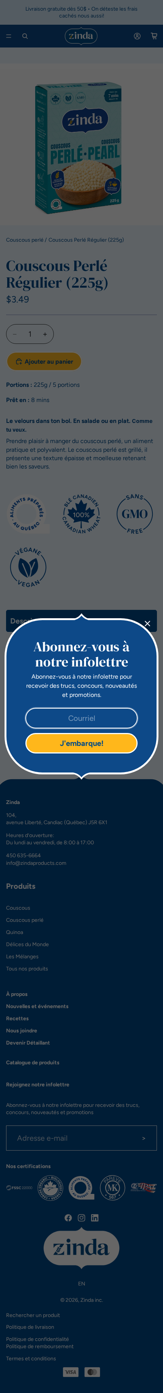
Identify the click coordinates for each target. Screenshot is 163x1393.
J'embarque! (81, 743)
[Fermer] (147, 623)
